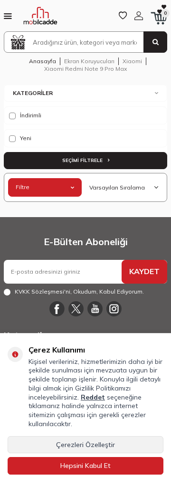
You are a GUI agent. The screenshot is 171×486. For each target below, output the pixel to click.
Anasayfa (42, 61)
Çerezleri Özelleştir (85, 444)
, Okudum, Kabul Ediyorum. (79, 291)
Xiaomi (132, 61)
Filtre (22, 187)
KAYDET (144, 271)
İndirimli (30, 115)
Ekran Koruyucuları (89, 61)
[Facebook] (57, 308)
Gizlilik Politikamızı (103, 388)
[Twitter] (76, 308)
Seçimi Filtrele (83, 160)
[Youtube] (95, 308)
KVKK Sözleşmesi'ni (42, 291)
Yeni (25, 138)
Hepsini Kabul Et (85, 465)
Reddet (93, 397)
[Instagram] (114, 308)
